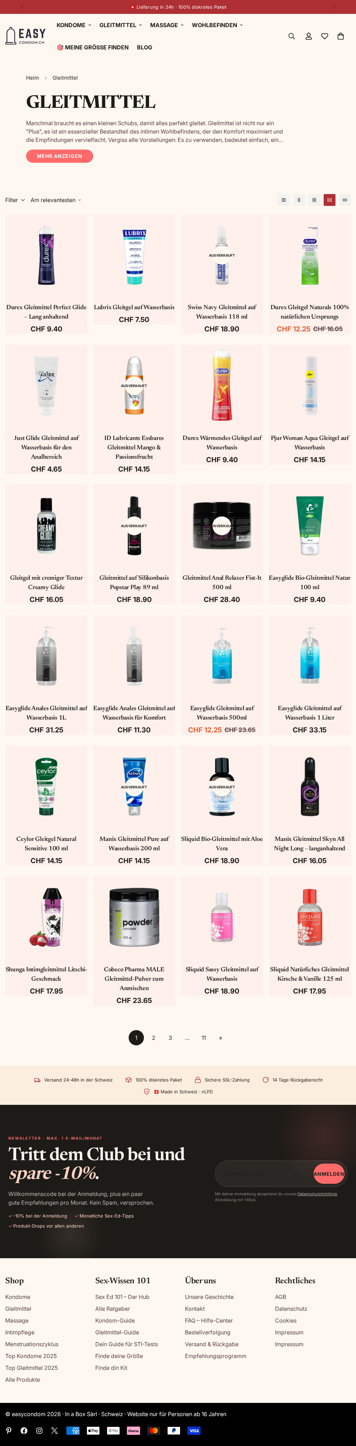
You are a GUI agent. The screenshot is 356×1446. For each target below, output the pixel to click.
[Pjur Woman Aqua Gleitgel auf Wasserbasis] (310, 386)
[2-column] (299, 200)
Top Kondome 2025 (31, 1355)
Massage (164, 25)
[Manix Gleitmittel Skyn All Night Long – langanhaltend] (310, 787)
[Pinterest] (8, 1430)
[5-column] (345, 200)
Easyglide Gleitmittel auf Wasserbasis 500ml (222, 713)
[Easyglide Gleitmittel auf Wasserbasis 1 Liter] (310, 656)
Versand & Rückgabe (211, 1344)
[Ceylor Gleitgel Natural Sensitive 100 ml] (46, 787)
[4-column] (329, 200)
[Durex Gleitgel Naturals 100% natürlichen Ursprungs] (310, 255)
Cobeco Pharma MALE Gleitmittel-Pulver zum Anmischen (134, 979)
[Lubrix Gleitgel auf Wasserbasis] (134, 255)
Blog (144, 47)
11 (204, 1037)
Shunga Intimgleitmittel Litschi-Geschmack (46, 974)
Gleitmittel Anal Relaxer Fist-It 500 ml (222, 583)
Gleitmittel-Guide (117, 1332)
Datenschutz (291, 1308)
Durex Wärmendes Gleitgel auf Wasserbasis (222, 443)
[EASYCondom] (26, 36)
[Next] (334, 7)
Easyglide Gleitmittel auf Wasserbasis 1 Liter (309, 713)
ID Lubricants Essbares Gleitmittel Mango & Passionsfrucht (134, 447)
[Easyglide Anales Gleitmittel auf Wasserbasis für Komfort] (134, 656)
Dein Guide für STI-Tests (126, 1344)
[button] (341, 36)
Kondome (71, 25)
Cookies (286, 1320)
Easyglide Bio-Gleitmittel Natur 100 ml (309, 583)
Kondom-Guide (115, 1320)
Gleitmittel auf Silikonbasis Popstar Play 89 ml (134, 583)
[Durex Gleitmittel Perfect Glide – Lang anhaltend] (46, 255)
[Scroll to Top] (342, 1408)
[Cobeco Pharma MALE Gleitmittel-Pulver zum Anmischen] (134, 917)
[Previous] (22, 7)
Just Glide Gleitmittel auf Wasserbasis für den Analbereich (46, 447)
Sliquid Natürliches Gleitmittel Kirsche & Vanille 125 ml (309, 974)
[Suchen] (292, 36)
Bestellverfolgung (207, 1332)
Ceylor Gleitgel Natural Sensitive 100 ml (46, 844)
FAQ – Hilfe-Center (209, 1320)
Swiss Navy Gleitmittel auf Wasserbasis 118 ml (222, 312)
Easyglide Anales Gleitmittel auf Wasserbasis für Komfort (134, 713)
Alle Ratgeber (112, 1308)
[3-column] (314, 200)
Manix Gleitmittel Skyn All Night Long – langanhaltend (309, 844)
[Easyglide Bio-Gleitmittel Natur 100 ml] (310, 526)
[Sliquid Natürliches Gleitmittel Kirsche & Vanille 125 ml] (310, 917)
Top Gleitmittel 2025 (31, 1367)
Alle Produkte (22, 1379)
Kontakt (195, 1308)
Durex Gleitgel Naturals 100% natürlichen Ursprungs (309, 312)
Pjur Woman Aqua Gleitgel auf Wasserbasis (310, 443)
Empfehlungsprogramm (215, 1355)
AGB (280, 1296)
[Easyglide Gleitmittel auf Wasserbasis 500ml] (222, 656)
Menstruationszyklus (31, 1344)
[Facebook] (24, 1430)
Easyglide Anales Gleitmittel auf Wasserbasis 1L (46, 713)
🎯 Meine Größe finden (93, 47)
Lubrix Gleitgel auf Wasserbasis (134, 308)
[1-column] (284, 200)
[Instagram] (39, 1430)
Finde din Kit (111, 1367)
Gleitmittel (117, 25)
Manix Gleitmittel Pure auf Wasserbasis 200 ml (134, 844)
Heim (32, 77)
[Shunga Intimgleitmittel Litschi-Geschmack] (46, 917)
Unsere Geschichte (209, 1296)
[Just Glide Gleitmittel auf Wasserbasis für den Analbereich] (46, 386)
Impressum (289, 1332)
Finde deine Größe (119, 1355)
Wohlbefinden (214, 25)
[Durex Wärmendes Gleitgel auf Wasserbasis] (222, 386)
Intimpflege (19, 1332)
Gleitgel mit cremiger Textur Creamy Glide (46, 583)
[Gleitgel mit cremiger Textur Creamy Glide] (46, 526)
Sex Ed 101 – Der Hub (122, 1296)
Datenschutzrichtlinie (317, 1193)
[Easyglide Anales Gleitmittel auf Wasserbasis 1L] (46, 656)
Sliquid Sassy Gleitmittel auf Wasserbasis (222, 974)
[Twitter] (54, 1430)
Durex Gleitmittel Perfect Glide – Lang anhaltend (46, 312)
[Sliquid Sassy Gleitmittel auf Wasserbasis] (222, 917)
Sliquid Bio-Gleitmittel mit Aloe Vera (221, 844)
